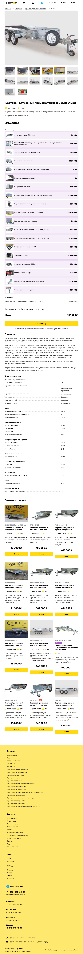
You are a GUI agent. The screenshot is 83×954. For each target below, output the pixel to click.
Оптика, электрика (14, 838)
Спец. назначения (14, 761)
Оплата (9, 858)
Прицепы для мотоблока (16, 795)
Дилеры (10, 873)
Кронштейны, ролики (15, 832)
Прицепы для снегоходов (16, 789)
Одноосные (11, 764)
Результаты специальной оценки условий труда (28, 942)
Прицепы (18, 9)
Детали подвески (13, 824)
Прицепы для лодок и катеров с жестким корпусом (26, 792)
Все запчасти (12, 818)
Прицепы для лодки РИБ (16, 801)
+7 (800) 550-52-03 (15, 892)
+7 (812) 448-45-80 (14, 912)
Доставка (10, 861)
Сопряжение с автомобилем (17, 835)
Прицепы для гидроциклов (17, 772)
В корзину (41, 324)
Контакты (10, 878)
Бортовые (10, 758)
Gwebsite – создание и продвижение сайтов (61, 950)
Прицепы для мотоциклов (16, 786)
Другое (9, 844)
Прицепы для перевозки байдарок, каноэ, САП (24, 806)
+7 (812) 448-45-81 (14, 928)
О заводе (10, 870)
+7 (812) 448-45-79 (14, 905)
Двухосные (11, 766)
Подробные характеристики (15, 116)
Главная (8, 9)
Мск (64, 3)
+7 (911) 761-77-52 (13, 920)
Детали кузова (12, 827)
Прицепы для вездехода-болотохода (20, 798)
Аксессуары (11, 821)
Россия (53, 3)
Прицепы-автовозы (14, 778)
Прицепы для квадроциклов (35, 9)
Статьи (9, 876)
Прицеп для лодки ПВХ (15, 775)
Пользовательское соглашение (21, 938)
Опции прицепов (13, 847)
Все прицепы (12, 755)
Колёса (9, 830)
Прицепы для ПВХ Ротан (16, 804)
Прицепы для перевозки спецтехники (21, 784)
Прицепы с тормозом (14, 781)
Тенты (9, 841)
